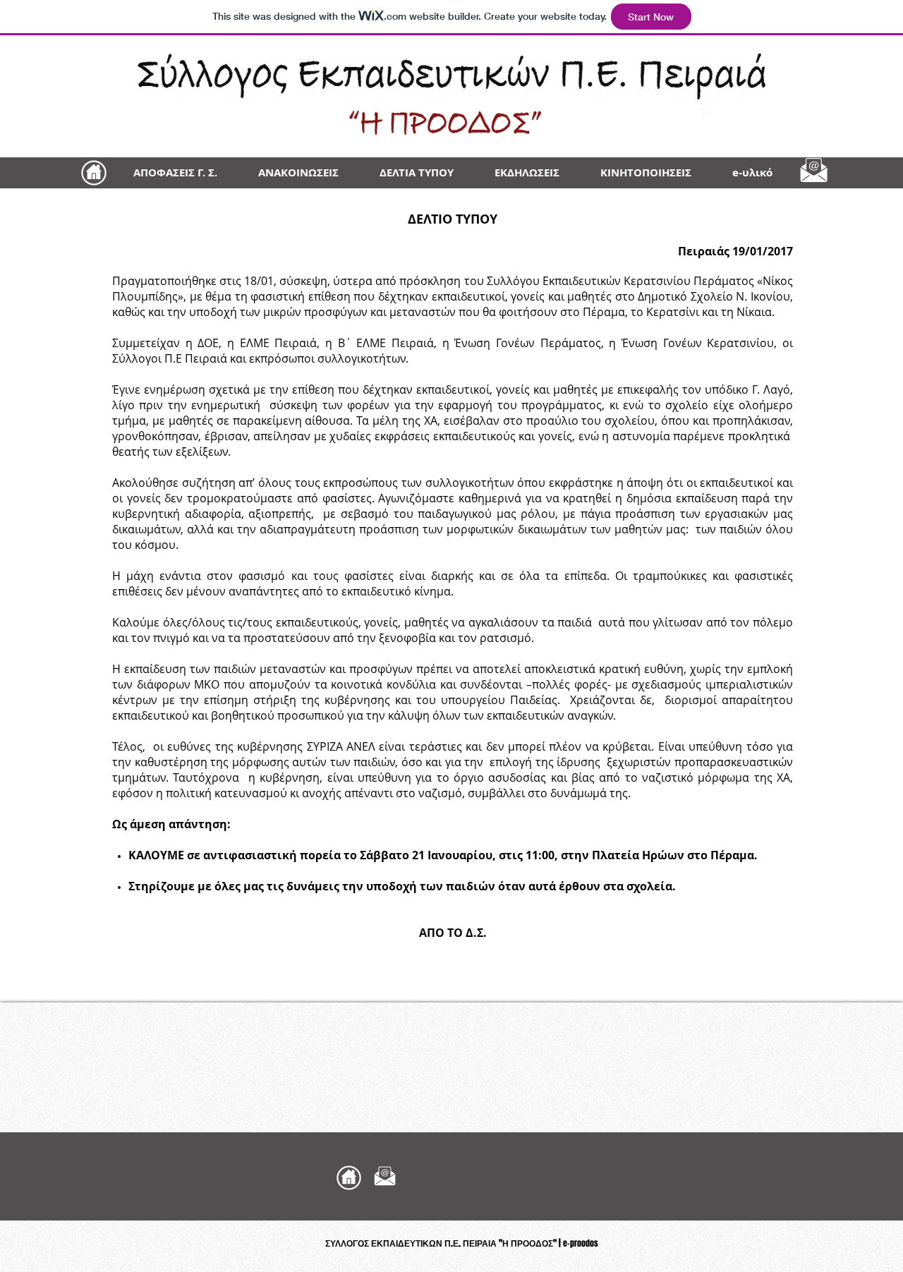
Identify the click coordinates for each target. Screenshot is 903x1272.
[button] (752, 173)
